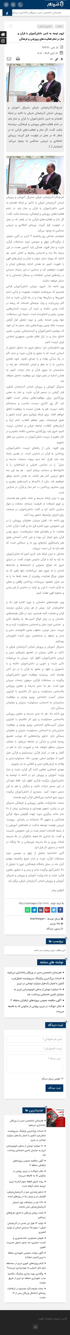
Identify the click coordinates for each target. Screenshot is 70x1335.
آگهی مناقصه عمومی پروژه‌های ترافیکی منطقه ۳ (36, 1000)
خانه (59, 26)
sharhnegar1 (37, 919)
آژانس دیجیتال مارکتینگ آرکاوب (52, 1319)
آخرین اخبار (45, 26)
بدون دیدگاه (53, 929)
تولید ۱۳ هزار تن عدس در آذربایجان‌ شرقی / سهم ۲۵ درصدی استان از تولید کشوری (26, 1227)
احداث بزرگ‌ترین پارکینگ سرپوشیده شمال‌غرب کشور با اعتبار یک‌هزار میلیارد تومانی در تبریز (26, 1135)
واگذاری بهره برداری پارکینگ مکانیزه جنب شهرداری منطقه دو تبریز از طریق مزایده (27, 1278)
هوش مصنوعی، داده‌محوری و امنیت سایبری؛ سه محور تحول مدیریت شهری (26, 1242)
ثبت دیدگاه (54, 1088)
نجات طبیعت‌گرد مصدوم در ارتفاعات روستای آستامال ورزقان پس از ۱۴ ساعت (26, 1293)
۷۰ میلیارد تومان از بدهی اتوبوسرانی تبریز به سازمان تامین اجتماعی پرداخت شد (26, 1150)
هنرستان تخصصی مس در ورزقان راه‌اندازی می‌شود (40, 12)
